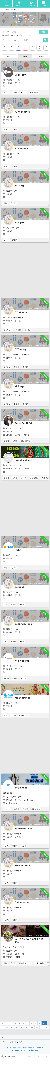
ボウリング (8, 330)
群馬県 (16, 367)
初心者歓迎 (25, 441)
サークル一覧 (9, 9)
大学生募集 (39, 963)
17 (32, 1027)
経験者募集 (34, 92)
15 (22, 1027)
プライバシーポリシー (19, 1050)
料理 (5, 568)
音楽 (5, 203)
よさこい (7, 367)
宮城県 (13, 605)
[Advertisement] (25, 270)
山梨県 (23, 846)
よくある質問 (11, 1048)
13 (12, 1027)
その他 (6, 441)
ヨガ (5, 605)
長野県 (16, 404)
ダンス (6, 129)
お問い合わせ (33, 1050)
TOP (3, 9)
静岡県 (18, 330)
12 (7, 1027)
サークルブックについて (26, 1048)
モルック (7, 809)
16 (27, 1027)
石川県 (23, 92)
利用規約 (40, 1048)
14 (17, 1027)
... (7, 1023)
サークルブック (43, 1056)
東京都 (13, 641)
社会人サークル (25, 963)
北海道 (15, 92)
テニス (6, 92)
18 (37, 1027)
